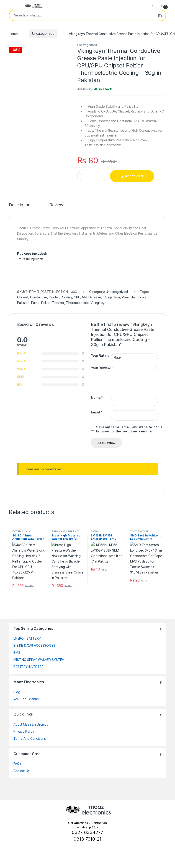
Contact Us (21, 771)
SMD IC (95, 531)
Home (13, 33)
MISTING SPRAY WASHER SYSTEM (38, 660)
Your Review (100, 368)
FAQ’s (17, 764)
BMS (16, 652)
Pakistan (23, 303)
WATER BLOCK (21, 531)
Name (97, 397)
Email (96, 412)
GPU (85, 297)
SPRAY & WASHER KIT (65, 531)
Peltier (46, 303)
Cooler (54, 297)
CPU (77, 297)
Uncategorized (43, 33)
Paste (35, 303)
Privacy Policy (23, 731)
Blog (16, 692)
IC (104, 297)
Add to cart (134, 176)
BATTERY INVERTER (28, 667)
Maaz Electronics (134, 297)
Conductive (38, 297)
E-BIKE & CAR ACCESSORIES (34, 645)
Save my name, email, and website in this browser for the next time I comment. (129, 429)
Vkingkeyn (98, 303)
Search (160, 15)
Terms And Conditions (29, 738)
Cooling (66, 297)
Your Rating (100, 355)
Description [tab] (19, 205)
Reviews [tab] (57, 205)
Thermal (58, 303)
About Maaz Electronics (30, 724)
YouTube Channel (26, 699)
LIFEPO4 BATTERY (27, 638)
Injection (114, 297)
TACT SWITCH (139, 531)
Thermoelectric (77, 303)
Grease (95, 297)
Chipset (22, 297)
